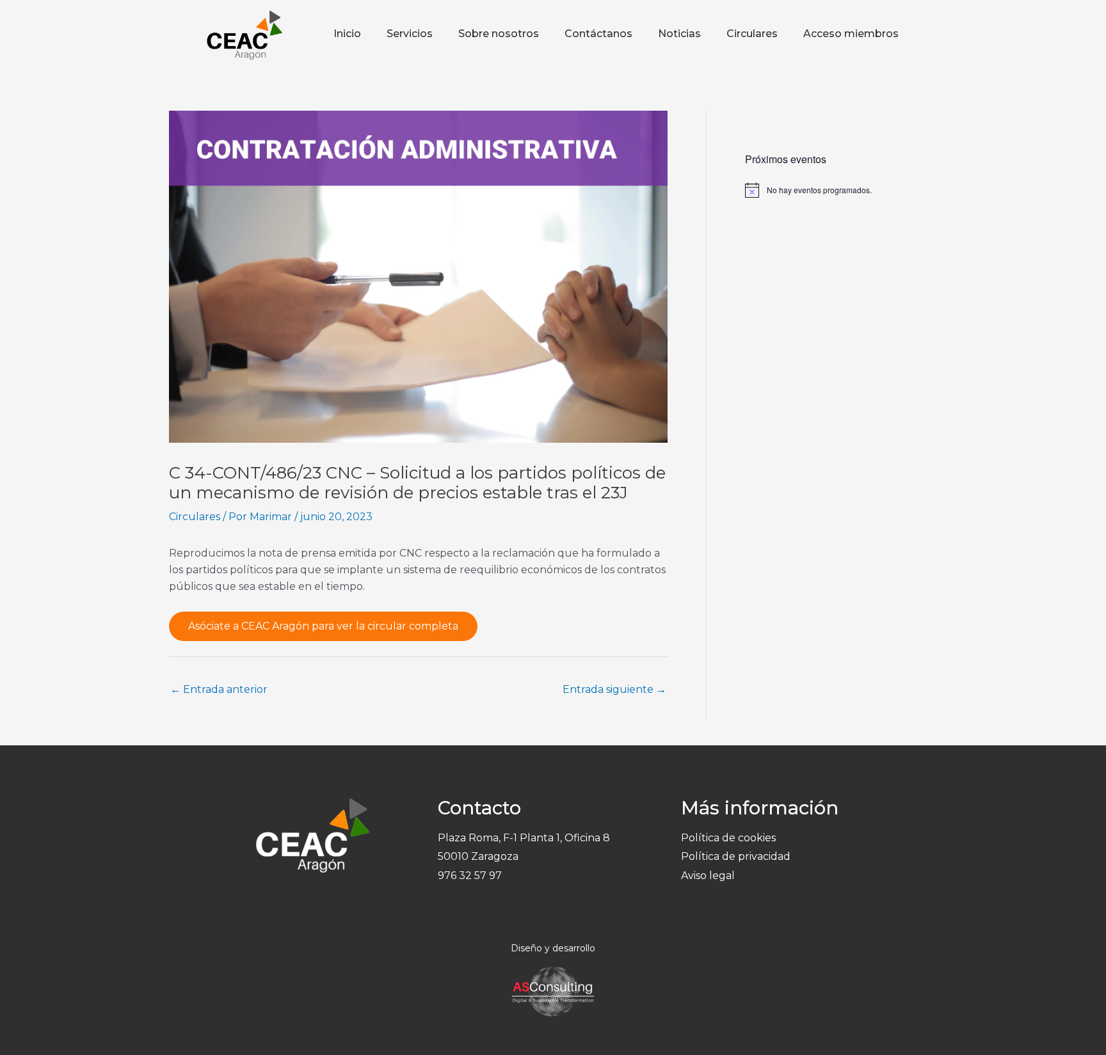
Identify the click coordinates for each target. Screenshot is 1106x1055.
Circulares (752, 34)
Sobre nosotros (498, 34)
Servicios (410, 34)
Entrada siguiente (614, 689)
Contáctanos (598, 34)
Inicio (347, 34)
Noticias (679, 34)
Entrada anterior (219, 689)
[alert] (840, 190)
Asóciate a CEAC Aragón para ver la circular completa (323, 626)
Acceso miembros (851, 34)
